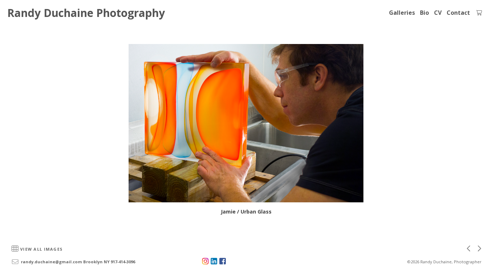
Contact (458, 13)
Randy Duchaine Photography (86, 12)
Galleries (402, 13)
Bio (424, 13)
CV (438, 13)
